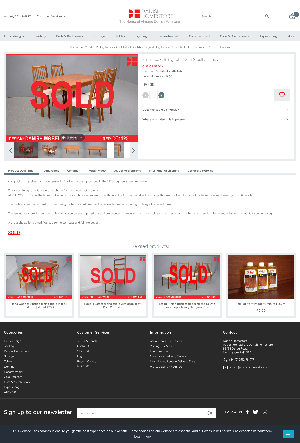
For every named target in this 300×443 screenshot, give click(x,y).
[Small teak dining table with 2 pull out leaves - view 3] (72, 150)
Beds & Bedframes (69, 36)
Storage (99, 36)
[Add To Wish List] (282, 95)
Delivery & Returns (200, 171)
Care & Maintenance (234, 36)
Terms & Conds (87, 341)
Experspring (268, 36)
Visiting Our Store (161, 346)
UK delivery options (127, 171)
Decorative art (167, 36)
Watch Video (97, 171)
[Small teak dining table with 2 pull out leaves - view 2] (49, 150)
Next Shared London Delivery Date (172, 361)
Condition (73, 171)
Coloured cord (199, 36)
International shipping (164, 171)
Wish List (83, 351)
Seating (40, 36)
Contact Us (84, 346)
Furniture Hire (159, 351)
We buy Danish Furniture (166, 366)
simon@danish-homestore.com (250, 367)
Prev (11, 150)
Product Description (21, 171)
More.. (291, 36)
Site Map (83, 365)
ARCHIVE (87, 47)
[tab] (216, 110)
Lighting (141, 36)
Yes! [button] (288, 434)
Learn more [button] (142, 436)
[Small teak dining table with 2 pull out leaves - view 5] (119, 150)
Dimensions (51, 171)
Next (133, 150)
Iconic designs (14, 36)
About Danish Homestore (166, 341)
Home (74, 47)
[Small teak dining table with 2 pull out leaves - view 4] (95, 150)
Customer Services (49, 16)
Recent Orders (86, 361)
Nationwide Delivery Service (168, 356)
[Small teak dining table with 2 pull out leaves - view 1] (26, 150)
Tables (120, 36)
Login (80, 356)
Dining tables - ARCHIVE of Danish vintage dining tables (132, 47)
